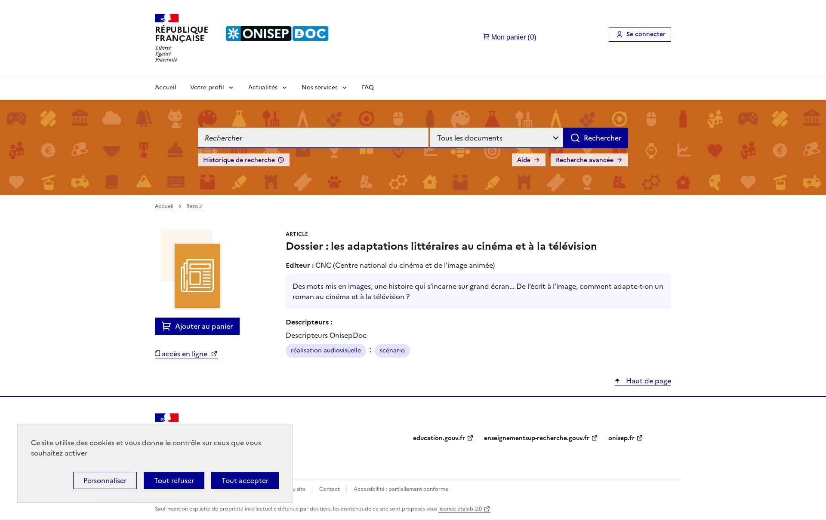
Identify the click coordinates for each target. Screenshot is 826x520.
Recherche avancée (584, 160)
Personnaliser (104, 480)
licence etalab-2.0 (460, 509)
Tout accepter (245, 480)
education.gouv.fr (439, 438)
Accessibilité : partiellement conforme (401, 489)
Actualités (262, 87)
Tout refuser (174, 480)
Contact (330, 489)
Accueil (165, 87)
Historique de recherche (239, 160)
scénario (392, 350)
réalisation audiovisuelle (326, 350)
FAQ (368, 87)
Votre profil (207, 87)
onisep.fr (621, 438)
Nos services (320, 87)
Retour (194, 206)
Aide (523, 160)
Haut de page (647, 381)
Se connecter (646, 34)
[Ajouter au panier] (168, 326)
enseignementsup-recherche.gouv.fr (536, 438)
